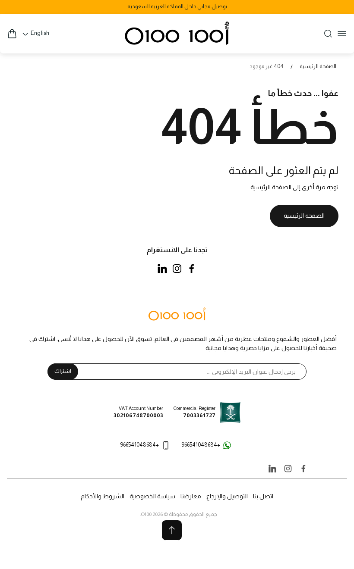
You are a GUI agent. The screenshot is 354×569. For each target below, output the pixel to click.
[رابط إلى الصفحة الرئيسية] (177, 314)
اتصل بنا (263, 496)
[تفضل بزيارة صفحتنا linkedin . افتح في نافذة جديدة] (162, 268)
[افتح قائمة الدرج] (342, 34)
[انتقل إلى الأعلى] (171, 530)
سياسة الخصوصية (152, 496)
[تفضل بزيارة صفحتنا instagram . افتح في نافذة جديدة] (177, 268)
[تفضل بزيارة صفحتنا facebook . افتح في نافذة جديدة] (191, 268)
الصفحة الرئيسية (318, 66)
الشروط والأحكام (102, 496)
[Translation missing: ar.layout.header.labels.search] (328, 33)
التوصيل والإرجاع (227, 496)
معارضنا (190, 496)
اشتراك (62, 371)
